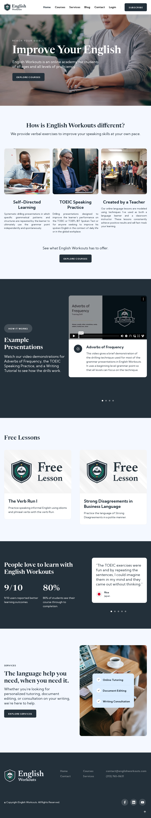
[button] (102, 400)
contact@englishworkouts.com (126, 771)
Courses (60, 7)
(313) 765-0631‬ (115, 776)
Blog (87, 7)
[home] (15, 7)
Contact (99, 7)
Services (74, 7)
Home (47, 7)
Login (112, 7)
